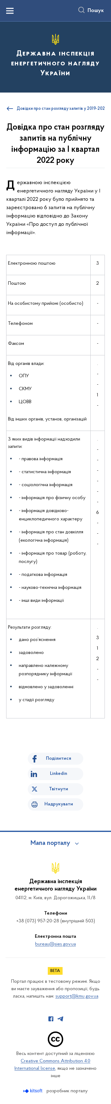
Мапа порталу (50, 843)
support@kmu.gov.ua (77, 996)
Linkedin (58, 773)
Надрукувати (58, 804)
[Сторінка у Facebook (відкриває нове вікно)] (51, 1019)
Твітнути (58, 789)
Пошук (96, 11)
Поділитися (58, 758)
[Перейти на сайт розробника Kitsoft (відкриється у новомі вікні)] (33, 1091)
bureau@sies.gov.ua (55, 944)
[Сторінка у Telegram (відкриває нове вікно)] (60, 1019)
